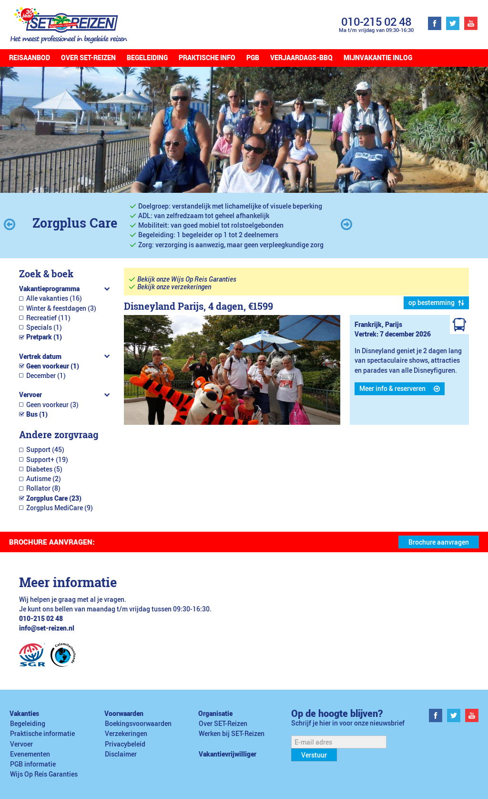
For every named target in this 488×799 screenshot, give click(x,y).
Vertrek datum (40, 356)
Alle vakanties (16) (54, 298)
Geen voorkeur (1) (52, 366)
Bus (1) (37, 414)
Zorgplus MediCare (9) (59, 508)
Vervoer (30, 394)
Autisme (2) (43, 478)
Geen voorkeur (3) (52, 404)
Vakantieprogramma (49, 288)
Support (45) (45, 449)
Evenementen (30, 754)
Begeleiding (147, 57)
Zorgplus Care (74, 222)
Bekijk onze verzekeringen (174, 287)
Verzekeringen (126, 733)
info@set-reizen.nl (46, 628)
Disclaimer (121, 754)
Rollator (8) (43, 488)
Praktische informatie (42, 733)
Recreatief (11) (48, 318)
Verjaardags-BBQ (301, 57)
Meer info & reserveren (392, 388)
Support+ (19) (47, 459)
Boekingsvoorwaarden (138, 723)
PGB (252, 57)
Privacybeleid (125, 744)
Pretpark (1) (44, 337)
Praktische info (207, 57)
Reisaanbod (29, 57)
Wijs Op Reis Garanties (44, 774)
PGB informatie (33, 764)
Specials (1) (44, 327)
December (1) (46, 375)
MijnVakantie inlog (378, 57)
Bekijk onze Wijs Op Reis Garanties (186, 279)
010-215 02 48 (376, 21)
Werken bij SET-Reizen (231, 733)
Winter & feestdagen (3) (61, 308)
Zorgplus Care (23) (53, 498)
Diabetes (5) (44, 469)
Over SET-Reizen (88, 57)
